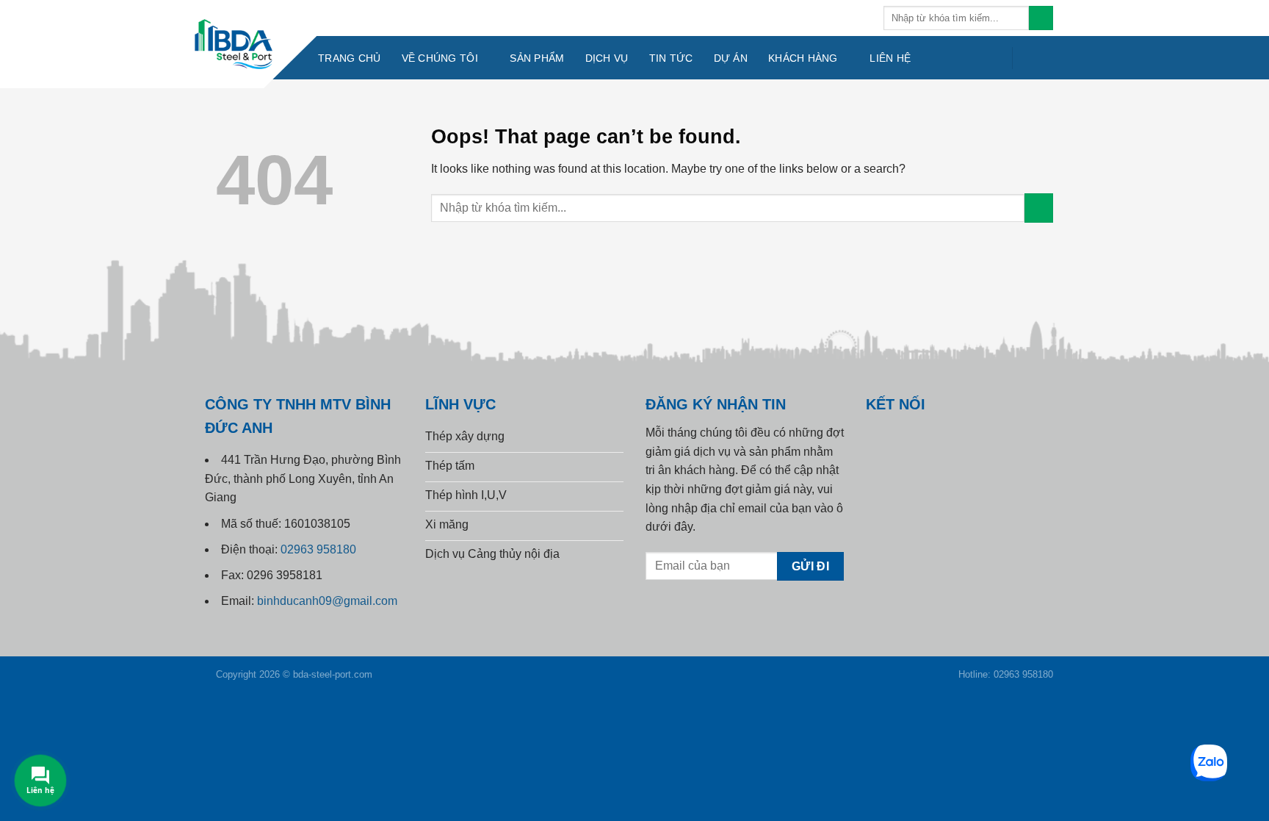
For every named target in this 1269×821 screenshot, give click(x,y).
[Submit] (1041, 18)
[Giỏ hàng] (1035, 58)
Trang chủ (349, 58)
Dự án (731, 58)
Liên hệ (890, 58)
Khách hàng (803, 58)
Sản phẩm (537, 58)
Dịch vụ (607, 58)
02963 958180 (318, 549)
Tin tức (671, 58)
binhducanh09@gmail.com (327, 601)
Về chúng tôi (440, 58)
